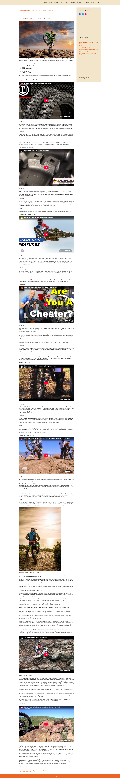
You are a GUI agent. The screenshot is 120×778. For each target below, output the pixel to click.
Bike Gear (79, 2)
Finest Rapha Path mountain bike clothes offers (29, 771)
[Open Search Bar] (98, 2)
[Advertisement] (89, 28)
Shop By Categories (53, 2)
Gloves (67, 2)
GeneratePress (66, 776)
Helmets (73, 2)
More (92, 2)
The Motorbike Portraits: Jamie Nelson (88, 40)
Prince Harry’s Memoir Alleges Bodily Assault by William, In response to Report (35, 770)
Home (45, 2)
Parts (62, 2)
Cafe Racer (86, 2)
